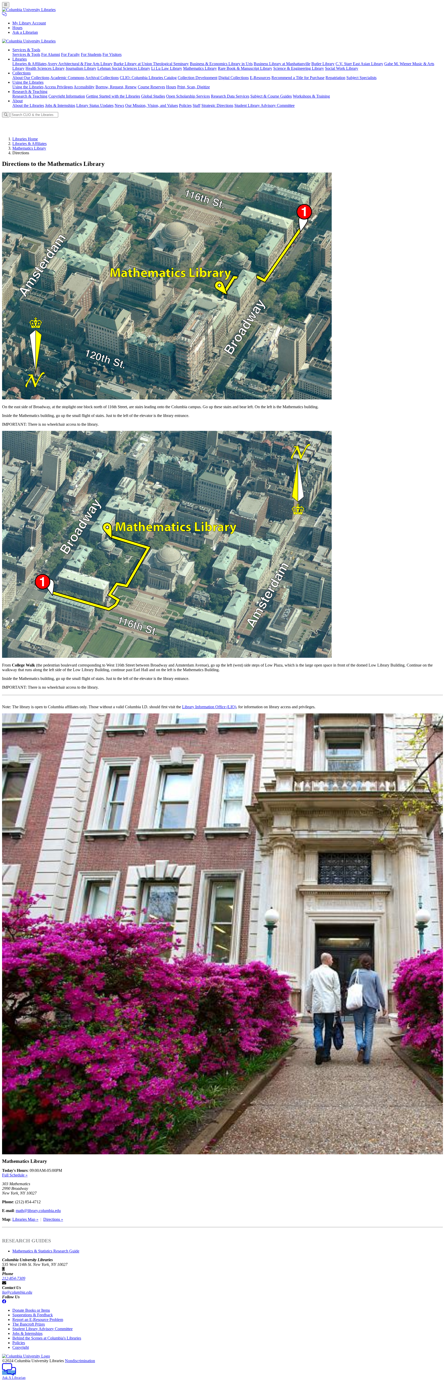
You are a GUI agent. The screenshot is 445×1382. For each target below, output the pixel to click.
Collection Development (197, 77)
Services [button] (26, 50)
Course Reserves (151, 87)
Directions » (53, 1219)
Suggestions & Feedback (32, 1315)
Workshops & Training (311, 96)
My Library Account (29, 23)
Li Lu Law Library (166, 68)
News (119, 105)
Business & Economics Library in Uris (221, 64)
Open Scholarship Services (188, 96)
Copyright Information (66, 96)
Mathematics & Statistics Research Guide (45, 1251)
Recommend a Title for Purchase (297, 77)
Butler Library (323, 64)
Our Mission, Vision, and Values (151, 105)
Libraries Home (25, 139)
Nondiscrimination (80, 1361)
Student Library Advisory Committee (264, 105)
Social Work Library (341, 68)
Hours (17, 27)
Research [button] (29, 91)
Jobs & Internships (60, 105)
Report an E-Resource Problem (37, 1319)
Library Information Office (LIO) (209, 707)
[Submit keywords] (6, 114)
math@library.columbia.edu (38, 1210)
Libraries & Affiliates (29, 64)
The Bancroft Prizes (28, 1324)
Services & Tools (26, 54)
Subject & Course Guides (271, 96)
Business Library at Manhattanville (282, 64)
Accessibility (84, 87)
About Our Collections (30, 77)
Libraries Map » (25, 1219)
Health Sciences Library (45, 68)
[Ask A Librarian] (4, 14)
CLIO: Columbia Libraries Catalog (148, 77)
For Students (91, 54)
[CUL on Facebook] (4, 1301)
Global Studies (153, 96)
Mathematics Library (200, 68)
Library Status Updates (95, 105)
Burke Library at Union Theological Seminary (151, 64)
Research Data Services (230, 96)
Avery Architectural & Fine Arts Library (80, 64)
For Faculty (70, 54)
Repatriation (335, 77)
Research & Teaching (29, 96)
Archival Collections (102, 77)
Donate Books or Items (31, 1310)
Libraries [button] (19, 59)
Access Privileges (58, 87)
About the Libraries (28, 105)
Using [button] (28, 82)
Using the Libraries (28, 87)
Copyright (20, 1347)
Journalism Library (81, 68)
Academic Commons (67, 77)
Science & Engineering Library (298, 68)
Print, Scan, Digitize (193, 87)
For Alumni (50, 54)
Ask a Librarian (25, 32)
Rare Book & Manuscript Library (245, 68)
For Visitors (112, 54)
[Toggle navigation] (5, 4)
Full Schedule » (15, 1175)
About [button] (17, 101)
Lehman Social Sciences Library (123, 68)
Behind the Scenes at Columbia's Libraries (46, 1338)
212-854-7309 (13, 1278)
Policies (185, 105)
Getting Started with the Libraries (113, 96)
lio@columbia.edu (17, 1292)
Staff (196, 105)
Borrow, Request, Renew (116, 87)
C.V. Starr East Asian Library (359, 64)
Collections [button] (21, 73)
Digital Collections (233, 77)
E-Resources (260, 77)
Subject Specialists (361, 77)
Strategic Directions (217, 105)
